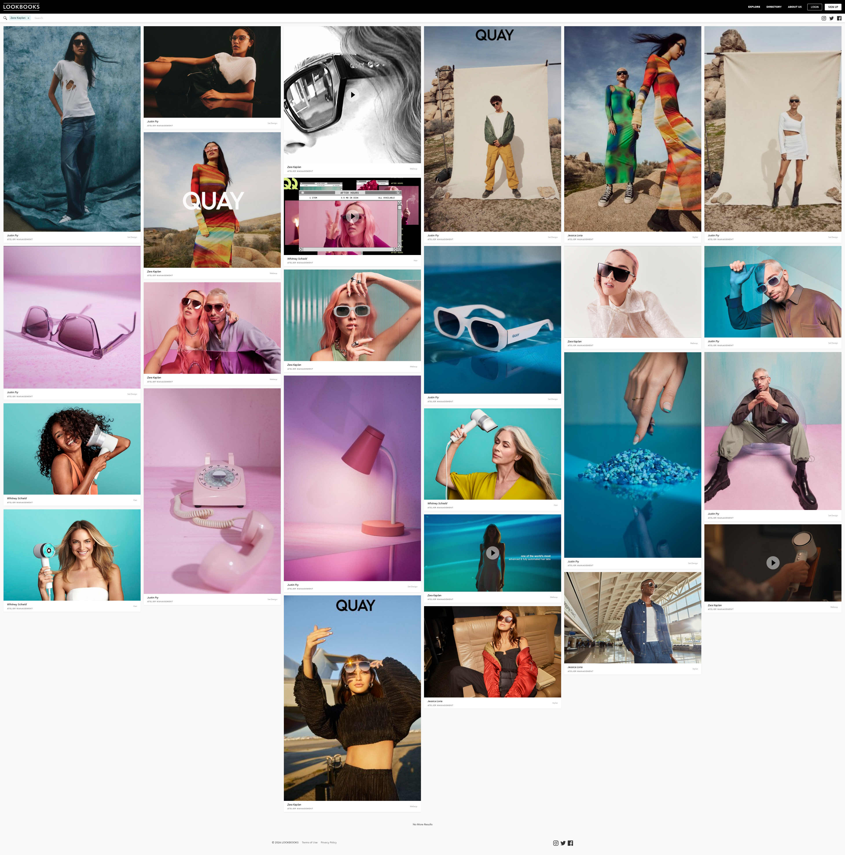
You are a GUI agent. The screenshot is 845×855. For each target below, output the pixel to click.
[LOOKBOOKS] (23, 7)
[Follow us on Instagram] (824, 18)
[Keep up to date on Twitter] (831, 18)
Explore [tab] (754, 7)
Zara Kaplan (294, 167)
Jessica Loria (575, 235)
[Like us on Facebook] (839, 18)
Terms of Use (310, 842)
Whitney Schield (297, 259)
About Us (795, 7)
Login (815, 7)
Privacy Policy (329, 842)
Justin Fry (12, 235)
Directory (774, 7)
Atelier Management (20, 239)
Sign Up (833, 7)
